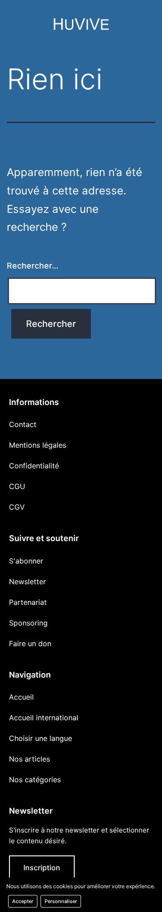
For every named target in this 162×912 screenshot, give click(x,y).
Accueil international (43, 717)
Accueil (21, 696)
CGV (17, 506)
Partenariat (28, 602)
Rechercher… (32, 265)
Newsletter (27, 581)
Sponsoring (28, 622)
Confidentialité (34, 465)
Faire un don (30, 643)
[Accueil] (81, 26)
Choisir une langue (40, 738)
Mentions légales (37, 445)
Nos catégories (35, 779)
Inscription (41, 867)
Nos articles (29, 758)
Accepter (22, 901)
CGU (17, 486)
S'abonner (26, 560)
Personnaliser (61, 901)
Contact (22, 424)
